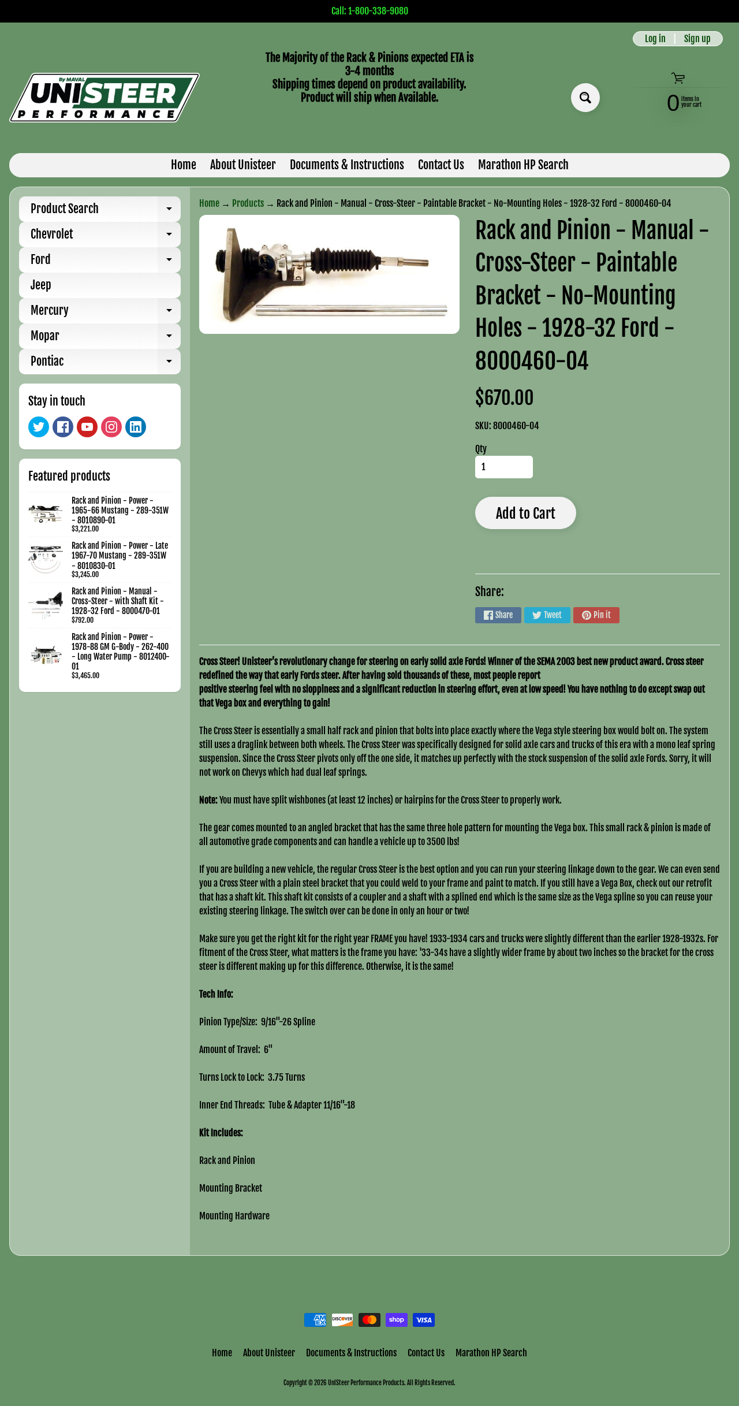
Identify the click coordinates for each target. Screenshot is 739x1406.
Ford (106, 262)
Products (248, 203)
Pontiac (106, 364)
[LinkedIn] (135, 426)
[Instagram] (111, 426)
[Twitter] (38, 426)
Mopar (106, 339)
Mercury (106, 313)
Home (183, 165)
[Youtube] (87, 426)
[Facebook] (63, 426)
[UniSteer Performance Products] (104, 97)
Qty (481, 449)
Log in (655, 38)
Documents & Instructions (347, 165)
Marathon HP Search (523, 165)
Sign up (697, 38)
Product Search (106, 212)
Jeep (41, 285)
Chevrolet (106, 237)
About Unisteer (243, 165)
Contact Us (441, 165)
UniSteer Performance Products (366, 1383)
